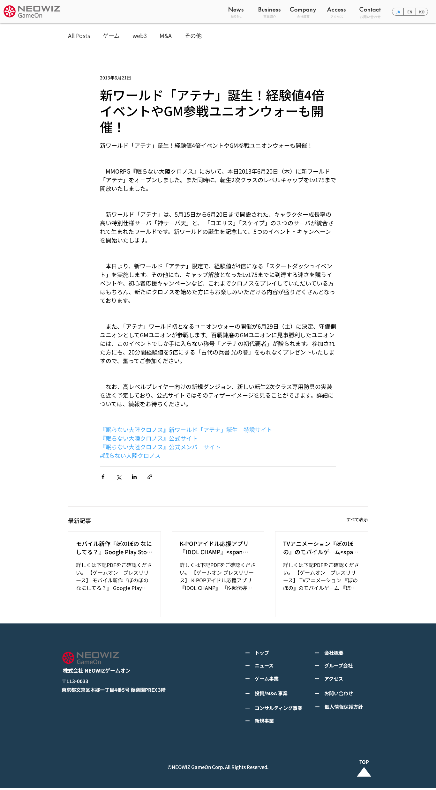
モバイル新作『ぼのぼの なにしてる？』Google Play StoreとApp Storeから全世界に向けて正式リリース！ (114, 547)
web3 (139, 36)
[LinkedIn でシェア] (134, 477)
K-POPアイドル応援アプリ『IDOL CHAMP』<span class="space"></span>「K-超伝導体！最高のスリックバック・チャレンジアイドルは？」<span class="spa (217, 547)
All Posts (79, 36)
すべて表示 (357, 519)
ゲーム (111, 36)
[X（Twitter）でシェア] (119, 477)
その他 (193, 36)
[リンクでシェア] (150, 477)
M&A (166, 36)
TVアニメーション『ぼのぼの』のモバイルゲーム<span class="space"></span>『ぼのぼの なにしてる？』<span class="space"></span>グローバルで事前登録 (320, 547)
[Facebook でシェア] (103, 477)
